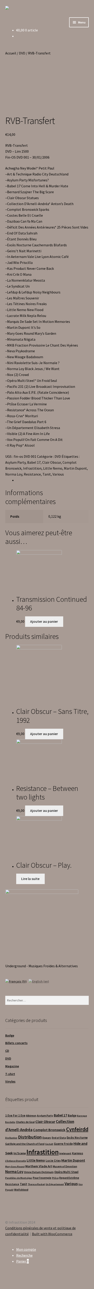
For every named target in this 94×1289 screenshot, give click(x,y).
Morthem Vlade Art (38, 1166)
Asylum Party (15, 462)
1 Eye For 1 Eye (15, 1115)
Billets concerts (16, 1043)
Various (58, 474)
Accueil (10, 53)
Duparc (46, 1137)
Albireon (31, 1115)
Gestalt (49, 1143)
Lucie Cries (53, 1161)
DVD (22, 53)
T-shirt (10, 1074)
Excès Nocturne (77, 1138)
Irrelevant (65, 1153)
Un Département (55, 1184)
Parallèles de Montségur (18, 1177)
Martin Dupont (75, 468)
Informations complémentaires (41, 480)
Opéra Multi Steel (66, 1172)
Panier (22, 1261)
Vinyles (10, 1081)
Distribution (30, 1137)
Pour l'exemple (42, 1177)
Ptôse (55, 1177)
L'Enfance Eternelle (15, 1160)
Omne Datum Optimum (39, 1172)
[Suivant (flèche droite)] (86, 644)
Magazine (12, 1066)
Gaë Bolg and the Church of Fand (24, 1143)
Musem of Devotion (65, 1166)
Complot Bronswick (49, 1129)
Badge (9, 1035)
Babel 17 (34, 462)
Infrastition (32, 468)
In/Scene (19, 1153)
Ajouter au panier (44, 621)
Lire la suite (30, 878)
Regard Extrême (69, 1177)
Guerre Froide (63, 1144)
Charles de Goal (25, 1122)
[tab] (52, 480)
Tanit (46, 474)
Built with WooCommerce (52, 1234)
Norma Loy (13, 474)
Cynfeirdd (77, 1129)
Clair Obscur (51, 462)
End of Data (59, 1137)
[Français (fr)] (16, 981)
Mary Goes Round (15, 1166)
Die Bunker (11, 1137)
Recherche (24, 1255)
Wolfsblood (21, 1189)
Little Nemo (52, 468)
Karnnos (77, 1153)
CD (7, 1051)
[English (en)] (39, 981)
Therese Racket (36, 1184)
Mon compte (26, 1249)
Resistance (32, 474)
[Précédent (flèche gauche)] (8, 644)
